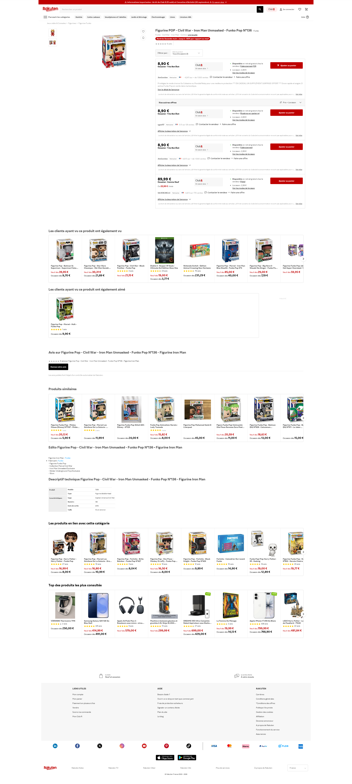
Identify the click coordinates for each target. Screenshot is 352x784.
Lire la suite (192, 35)
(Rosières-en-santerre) (250, 113)
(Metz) (242, 181)
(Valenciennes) (246, 147)
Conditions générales (265, 699)
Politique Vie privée (264, 708)
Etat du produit (178, 52)
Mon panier (77, 699)
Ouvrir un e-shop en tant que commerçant (175, 699)
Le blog (160, 716)
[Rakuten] (50, 9)
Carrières (260, 694)
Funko (67, 458)
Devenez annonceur (264, 721)
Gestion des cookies (264, 712)
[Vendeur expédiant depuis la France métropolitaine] (177, 124)
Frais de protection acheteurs (170, 703)
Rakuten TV (113, 768)
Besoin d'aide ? (163, 694)
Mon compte (77, 694)
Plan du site (162, 712)
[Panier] (306, 9)
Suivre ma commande (81, 712)
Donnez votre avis (58, 367)
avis (169, 44)
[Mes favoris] (299, 9)
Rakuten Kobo (78, 768)
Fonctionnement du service (268, 730)
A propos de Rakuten (265, 725)
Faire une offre (243, 77)
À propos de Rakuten (263, 768)
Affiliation (260, 716)
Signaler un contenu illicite (168, 708)
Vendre (75, 708)
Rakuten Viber (149, 768)
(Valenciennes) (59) (248, 66)
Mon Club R (77, 716)
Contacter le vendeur (223, 77)
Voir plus (299, 94)
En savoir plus (201, 68)
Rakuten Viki (185, 768)
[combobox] (157, 9)
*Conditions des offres (265, 703)
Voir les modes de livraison (243, 73)
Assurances (261, 734)
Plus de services (222, 768)
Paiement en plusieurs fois (83, 703)
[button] (220, 2)
